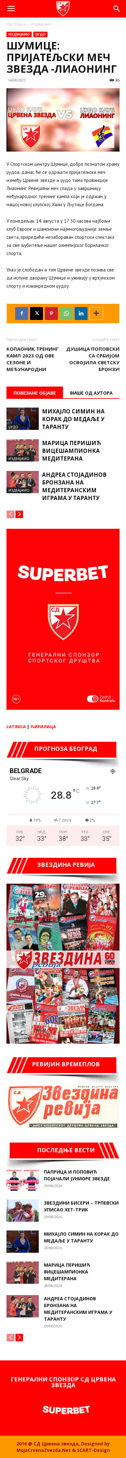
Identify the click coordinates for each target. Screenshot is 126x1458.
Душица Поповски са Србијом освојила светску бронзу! (93, 359)
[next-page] (19, 514)
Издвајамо (41, 24)
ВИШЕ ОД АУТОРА (91, 393)
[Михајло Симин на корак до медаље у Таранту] (22, 419)
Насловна (15, 24)
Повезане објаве (35, 393)
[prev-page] (10, 514)
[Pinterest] (51, 313)
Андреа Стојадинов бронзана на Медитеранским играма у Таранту (74, 486)
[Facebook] (21, 313)
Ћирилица (43, 726)
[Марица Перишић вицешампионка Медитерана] (22, 450)
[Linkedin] (81, 313)
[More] (96, 313)
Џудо (40, 34)
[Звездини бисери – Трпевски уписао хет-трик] (22, 1210)
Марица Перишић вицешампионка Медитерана (71, 450)
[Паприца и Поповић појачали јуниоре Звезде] (22, 1179)
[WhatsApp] (66, 313)
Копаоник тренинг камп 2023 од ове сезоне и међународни (32, 359)
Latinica (16, 726)
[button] (11, 8)
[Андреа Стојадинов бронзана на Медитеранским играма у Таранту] (22, 482)
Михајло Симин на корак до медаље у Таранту (73, 419)
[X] (36, 313)
